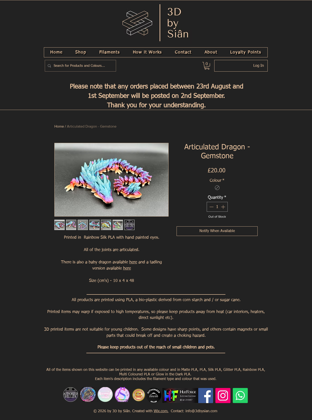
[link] (207, 66)
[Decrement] (210, 206)
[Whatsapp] (240, 395)
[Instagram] (222, 395)
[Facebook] (205, 395)
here (133, 262)
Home (59, 126)
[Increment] (223, 206)
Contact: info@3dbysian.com (193, 411)
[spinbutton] (217, 206)
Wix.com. (161, 411)
